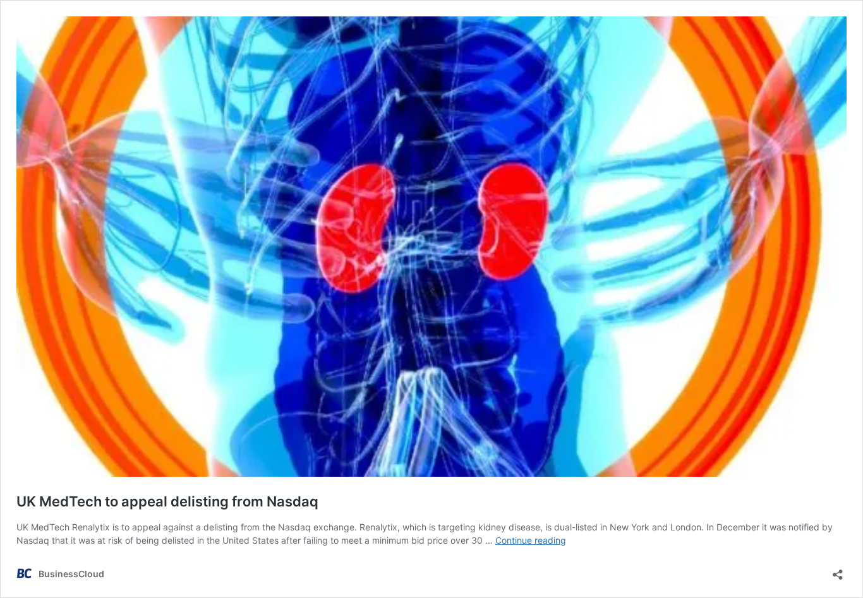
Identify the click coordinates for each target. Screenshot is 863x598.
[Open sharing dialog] (838, 570)
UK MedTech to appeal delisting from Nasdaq (167, 501)
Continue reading (530, 540)
